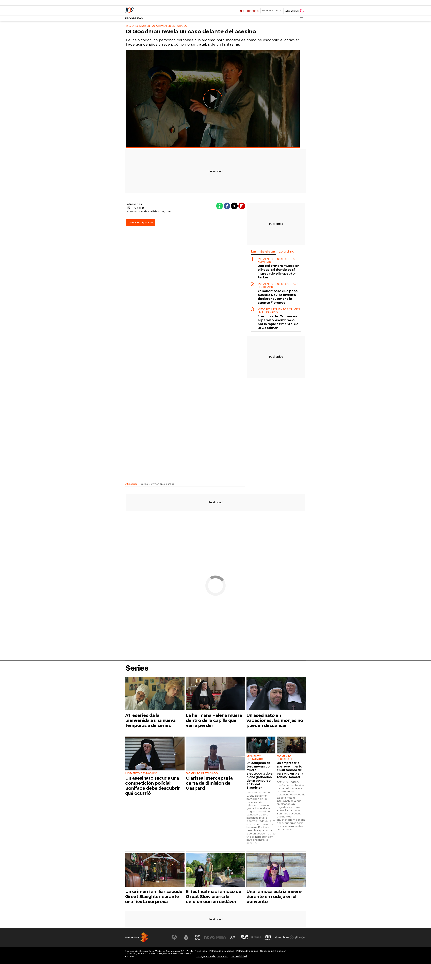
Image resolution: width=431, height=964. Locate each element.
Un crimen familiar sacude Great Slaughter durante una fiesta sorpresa (153, 896)
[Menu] (302, 18)
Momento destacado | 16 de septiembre (279, 286)
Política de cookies (247, 951)
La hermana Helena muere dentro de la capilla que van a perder (214, 720)
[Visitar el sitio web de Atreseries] (233, 937)
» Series (143, 484)
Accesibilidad (239, 956)
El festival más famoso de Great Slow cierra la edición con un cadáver (213, 896)
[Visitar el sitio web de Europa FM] (256, 937)
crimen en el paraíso (140, 222)
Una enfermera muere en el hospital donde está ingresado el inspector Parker (278, 271)
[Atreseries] (146, 10)
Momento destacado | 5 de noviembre (278, 260)
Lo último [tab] (286, 251)
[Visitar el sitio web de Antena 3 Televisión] (174, 937)
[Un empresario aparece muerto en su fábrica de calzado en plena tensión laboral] (291, 745)
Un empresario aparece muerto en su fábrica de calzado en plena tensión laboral (290, 770)
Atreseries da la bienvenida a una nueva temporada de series (150, 720)
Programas (134, 18)
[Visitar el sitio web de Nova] (209, 937)
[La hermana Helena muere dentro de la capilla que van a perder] (215, 694)
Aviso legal (201, 951)
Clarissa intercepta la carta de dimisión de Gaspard (209, 783)
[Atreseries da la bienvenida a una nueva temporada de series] (155, 694)
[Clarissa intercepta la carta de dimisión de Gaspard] (215, 754)
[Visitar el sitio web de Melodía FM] (268, 937)
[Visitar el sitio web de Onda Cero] (245, 937)
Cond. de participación (273, 951)
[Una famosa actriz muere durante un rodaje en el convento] (276, 870)
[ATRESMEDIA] (136, 937)
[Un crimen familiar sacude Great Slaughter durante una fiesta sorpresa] (155, 870)
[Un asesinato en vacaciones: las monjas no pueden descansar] (276, 694)
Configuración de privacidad (212, 956)
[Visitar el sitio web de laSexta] (186, 937)
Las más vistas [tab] (263, 251)
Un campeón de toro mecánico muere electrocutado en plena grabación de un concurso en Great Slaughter (260, 775)
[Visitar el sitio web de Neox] (198, 937)
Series (137, 667)
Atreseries (131, 484)
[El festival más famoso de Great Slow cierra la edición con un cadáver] (215, 870)
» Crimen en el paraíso (162, 484)
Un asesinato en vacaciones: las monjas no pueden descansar (274, 720)
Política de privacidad (221, 951)
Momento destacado (141, 773)
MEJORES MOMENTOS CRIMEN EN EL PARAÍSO (279, 311)
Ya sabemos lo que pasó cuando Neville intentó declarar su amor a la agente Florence (277, 297)
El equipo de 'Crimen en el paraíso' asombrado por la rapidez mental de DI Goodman (278, 322)
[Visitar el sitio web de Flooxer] (300, 937)
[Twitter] (128, 207)
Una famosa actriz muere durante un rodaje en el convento (274, 896)
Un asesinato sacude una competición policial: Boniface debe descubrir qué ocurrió (152, 786)
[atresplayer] (294, 11)
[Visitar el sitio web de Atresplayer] (284, 937)
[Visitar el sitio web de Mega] (221, 937)
